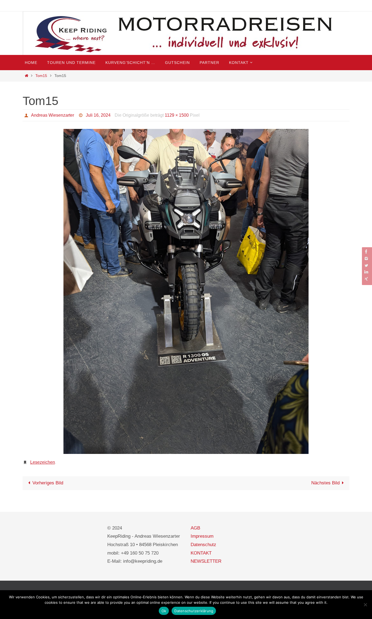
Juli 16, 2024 (98, 115)
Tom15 (41, 76)
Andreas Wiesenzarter (52, 115)
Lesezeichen (42, 462)
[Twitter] (366, 265)
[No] (365, 604)
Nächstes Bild (325, 482)
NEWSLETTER (206, 561)
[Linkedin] (366, 272)
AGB (195, 528)
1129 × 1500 (177, 115)
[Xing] (366, 279)
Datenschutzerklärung (193, 611)
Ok (163, 611)
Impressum (202, 536)
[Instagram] (366, 258)
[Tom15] (186, 291)
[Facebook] (366, 251)
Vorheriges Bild (47, 482)
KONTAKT (201, 553)
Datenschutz (203, 544)
